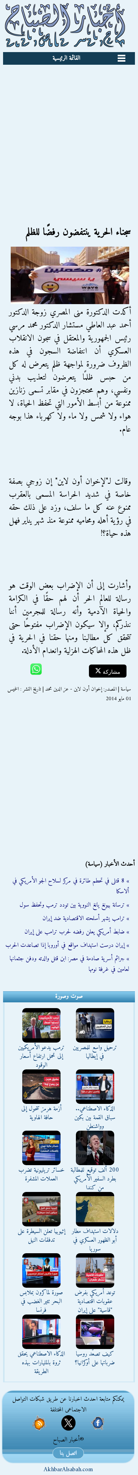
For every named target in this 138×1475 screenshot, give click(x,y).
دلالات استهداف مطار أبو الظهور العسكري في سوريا (95, 1240)
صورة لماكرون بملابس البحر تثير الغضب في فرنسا (41, 1301)
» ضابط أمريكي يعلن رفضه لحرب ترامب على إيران (77, 932)
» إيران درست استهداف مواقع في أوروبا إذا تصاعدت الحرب (67, 945)
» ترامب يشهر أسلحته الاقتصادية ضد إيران (86, 918)
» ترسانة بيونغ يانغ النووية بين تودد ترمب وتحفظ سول (74, 905)
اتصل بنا (68, 1453)
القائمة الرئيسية (66, 58)
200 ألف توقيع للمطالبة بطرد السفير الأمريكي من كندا (95, 1179)
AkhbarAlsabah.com (68, 1469)
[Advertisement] (69, 137)
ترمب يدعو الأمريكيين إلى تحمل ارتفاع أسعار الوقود (41, 1056)
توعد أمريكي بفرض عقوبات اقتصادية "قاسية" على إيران (95, 1301)
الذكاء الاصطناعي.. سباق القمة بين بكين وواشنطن (94, 1117)
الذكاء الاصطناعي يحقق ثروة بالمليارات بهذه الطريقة (41, 1363)
